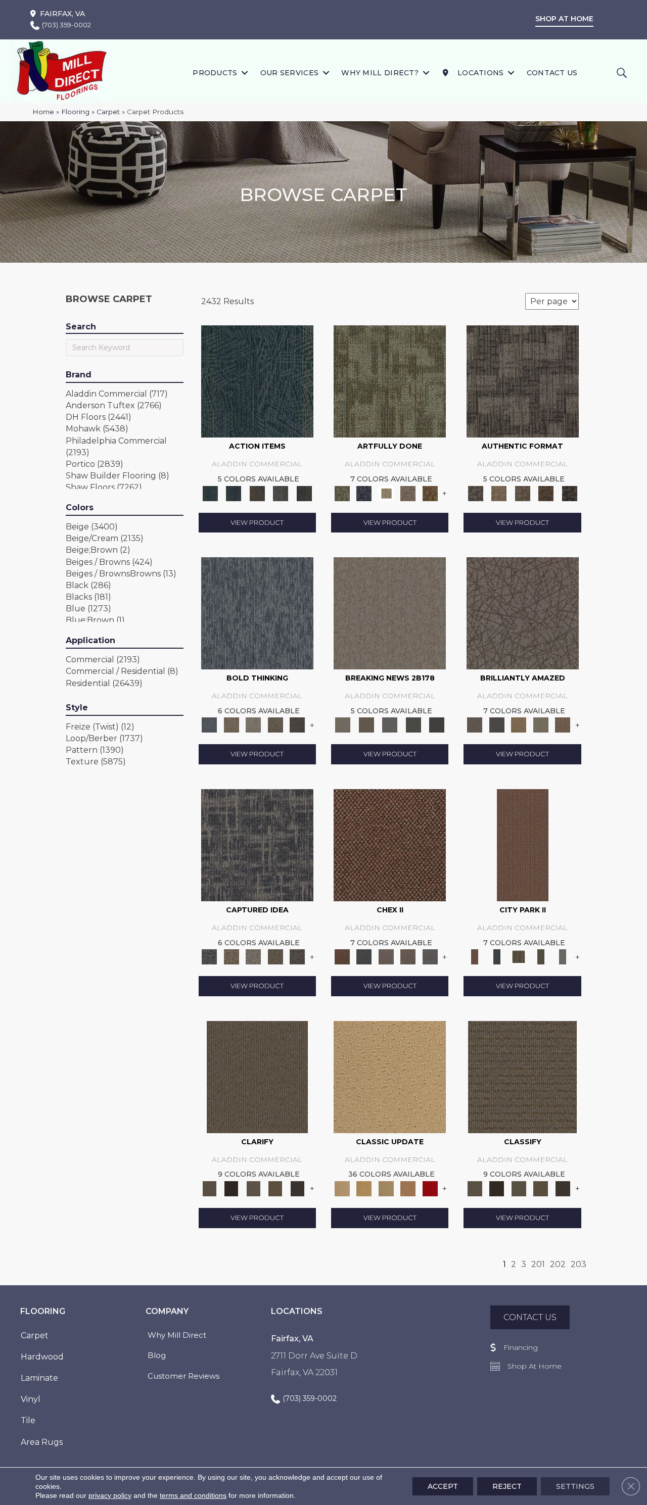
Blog (157, 1355)
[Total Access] (437, 724)
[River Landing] (363, 956)
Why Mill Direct (177, 1335)
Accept (443, 1486)
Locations (479, 72)
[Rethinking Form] (546, 493)
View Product (257, 522)
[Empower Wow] (540, 724)
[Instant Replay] (390, 724)
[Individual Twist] (522, 493)
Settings (575, 1486)
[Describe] (253, 1188)
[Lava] (253, 724)
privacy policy (109, 1495)
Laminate (39, 1378)
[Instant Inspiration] (562, 724)
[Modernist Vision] (386, 493)
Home (43, 112)
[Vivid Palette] (430, 493)
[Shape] (257, 613)
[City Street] (304, 493)
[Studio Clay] (408, 1188)
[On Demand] (413, 724)
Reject (507, 1486)
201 (538, 1264)
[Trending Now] (390, 613)
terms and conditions (193, 1495)
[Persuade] (275, 1188)
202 (558, 1264)
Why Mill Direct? (380, 72)
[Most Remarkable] (363, 493)
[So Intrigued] (523, 613)
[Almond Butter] (386, 1188)
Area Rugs (42, 1442)
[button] (245, 72)
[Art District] (386, 956)
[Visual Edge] (523, 381)
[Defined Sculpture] (499, 493)
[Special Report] (366, 724)
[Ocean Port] (233, 493)
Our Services (289, 72)
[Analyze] (231, 1188)
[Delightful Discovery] (390, 381)
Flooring (75, 112)
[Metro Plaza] (408, 956)
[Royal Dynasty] (430, 1188)
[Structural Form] (569, 493)
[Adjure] (297, 1188)
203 (578, 1264)
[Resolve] (257, 1076)
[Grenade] (231, 724)
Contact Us (552, 72)
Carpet (108, 112)
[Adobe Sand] (390, 1076)
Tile (28, 1420)
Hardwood (42, 1357)
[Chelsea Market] (390, 844)
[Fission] (275, 724)
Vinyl (30, 1399)
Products (215, 72)
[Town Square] (430, 956)
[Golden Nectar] (363, 1188)
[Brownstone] (257, 493)
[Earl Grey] (280, 493)
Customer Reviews (183, 1376)
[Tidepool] (257, 381)
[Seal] (297, 724)
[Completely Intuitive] (518, 724)
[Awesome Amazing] (408, 493)
